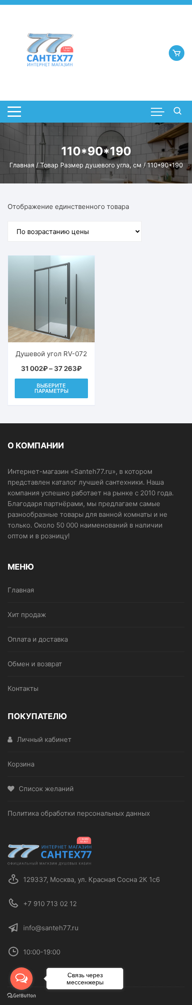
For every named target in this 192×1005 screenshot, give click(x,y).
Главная (21, 165)
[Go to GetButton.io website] (21, 996)
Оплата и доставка (38, 639)
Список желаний (46, 788)
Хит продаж (27, 614)
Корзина (21, 764)
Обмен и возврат (35, 664)
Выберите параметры (51, 388)
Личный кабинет (44, 739)
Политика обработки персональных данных (79, 813)
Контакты (23, 688)
